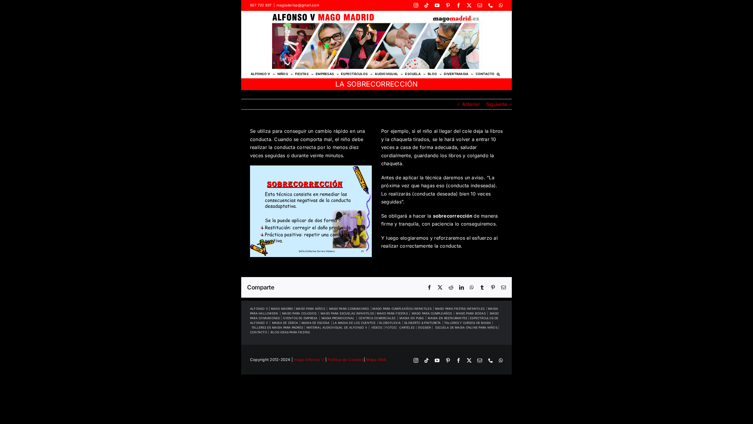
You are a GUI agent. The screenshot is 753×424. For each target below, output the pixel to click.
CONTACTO (259, 332)
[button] (498, 73)
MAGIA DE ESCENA (315, 322)
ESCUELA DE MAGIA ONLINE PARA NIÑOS (466, 327)
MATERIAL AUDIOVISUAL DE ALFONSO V (336, 327)
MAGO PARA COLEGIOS (299, 313)
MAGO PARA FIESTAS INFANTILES (460, 308)
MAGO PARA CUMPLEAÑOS (432, 313)
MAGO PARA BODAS (471, 313)
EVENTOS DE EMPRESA (300, 318)
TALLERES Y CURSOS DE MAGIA (468, 322)
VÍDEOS (376, 327)
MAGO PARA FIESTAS (392, 313)
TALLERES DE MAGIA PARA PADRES (277, 327)
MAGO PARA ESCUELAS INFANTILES (348, 313)
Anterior (471, 104)
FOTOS (390, 327)
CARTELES (406, 327)
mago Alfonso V (309, 359)
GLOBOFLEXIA (390, 322)
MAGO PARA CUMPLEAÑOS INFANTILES (401, 308)
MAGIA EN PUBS (411, 318)
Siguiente (496, 104)
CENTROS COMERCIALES (377, 318)
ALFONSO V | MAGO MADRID (272, 308)
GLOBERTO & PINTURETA (422, 322)
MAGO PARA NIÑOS (310, 308)
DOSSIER (425, 327)
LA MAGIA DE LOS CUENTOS (354, 322)
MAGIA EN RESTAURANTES (448, 318)
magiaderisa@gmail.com (297, 5)
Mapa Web (376, 359)
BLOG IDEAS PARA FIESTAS (290, 332)
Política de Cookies (346, 359)
